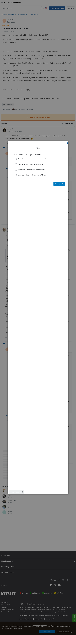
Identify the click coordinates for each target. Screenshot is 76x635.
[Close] (66, 143)
